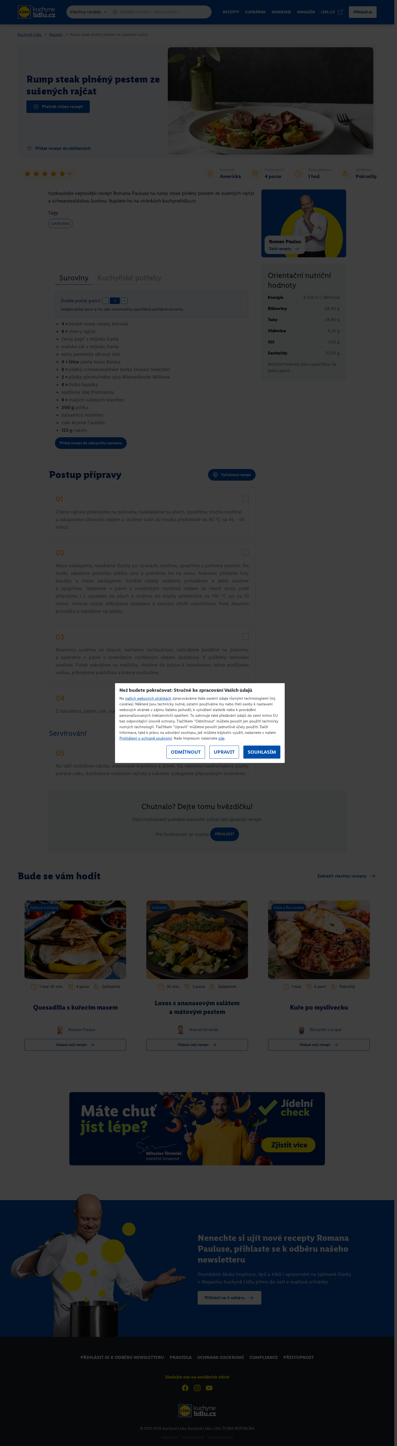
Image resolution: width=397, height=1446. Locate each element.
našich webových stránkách (148, 698)
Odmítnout (186, 752)
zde (221, 738)
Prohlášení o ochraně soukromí (145, 738)
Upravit (224, 752)
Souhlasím (262, 752)
